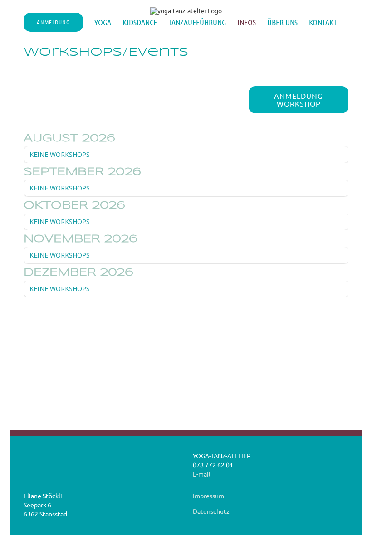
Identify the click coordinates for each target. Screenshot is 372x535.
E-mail (201, 474)
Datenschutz (211, 511)
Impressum (208, 495)
